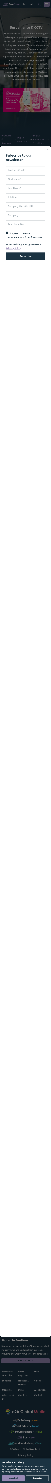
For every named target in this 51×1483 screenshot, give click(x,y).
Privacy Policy (13, 248)
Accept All (13, 1478)
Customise (37, 1478)
